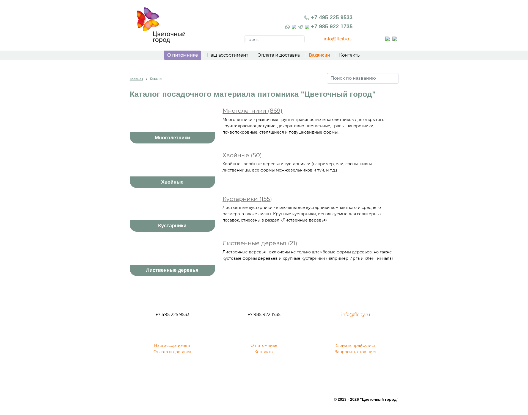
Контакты (350, 55)
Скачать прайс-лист (356, 345)
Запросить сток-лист (356, 351)
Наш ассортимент (227, 55)
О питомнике (182, 55)
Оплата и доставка (278, 55)
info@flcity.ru (338, 39)
